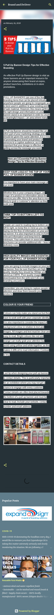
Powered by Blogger (28, 611)
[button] (5, 29)
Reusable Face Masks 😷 (13, 580)
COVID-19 (7, 531)
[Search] (50, 4)
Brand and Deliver (19, 4)
